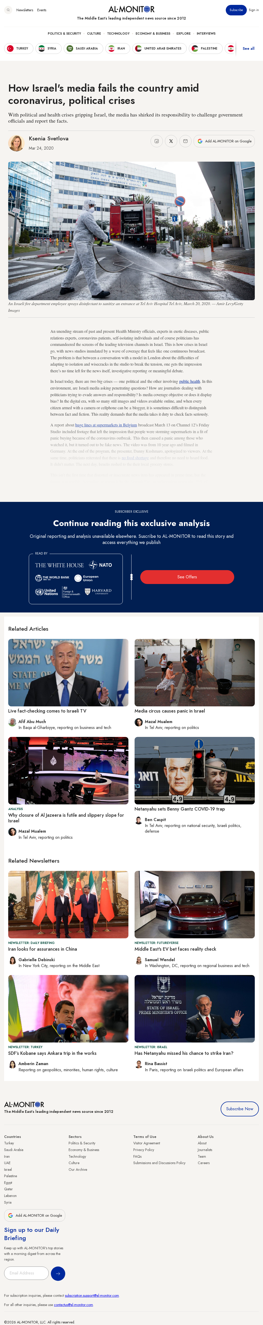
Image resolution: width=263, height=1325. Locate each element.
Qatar (8, 1189)
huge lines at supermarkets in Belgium (106, 424)
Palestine (10, 1175)
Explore (183, 33)
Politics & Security (64, 33)
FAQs (137, 1156)
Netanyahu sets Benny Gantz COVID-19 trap (180, 809)
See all (249, 48)
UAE (7, 1162)
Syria (8, 1202)
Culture (94, 33)
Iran (7, 1156)
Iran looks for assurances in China (42, 949)
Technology (118, 33)
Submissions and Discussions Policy (159, 1162)
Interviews (206, 33)
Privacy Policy (143, 1149)
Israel (8, 1169)
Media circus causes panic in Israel (170, 711)
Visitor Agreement (146, 1143)
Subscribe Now (239, 1109)
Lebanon (10, 1195)
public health (189, 381)
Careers (204, 1162)
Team (202, 1156)
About (202, 1143)
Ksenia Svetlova (49, 138)
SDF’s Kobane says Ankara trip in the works (52, 1053)
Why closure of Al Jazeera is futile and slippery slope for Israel (66, 818)
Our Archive (78, 1169)
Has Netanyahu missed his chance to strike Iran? (184, 1053)
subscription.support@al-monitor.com (92, 1295)
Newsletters (24, 10)
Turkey (9, 1143)
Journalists (205, 1149)
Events (41, 10)
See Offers (187, 577)
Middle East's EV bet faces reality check (175, 949)
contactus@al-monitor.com (73, 1304)
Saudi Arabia (13, 1149)
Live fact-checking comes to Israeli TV (47, 711)
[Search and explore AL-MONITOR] (8, 10)
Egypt (8, 1182)
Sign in (254, 10)
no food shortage (135, 457)
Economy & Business (153, 33)
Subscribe (236, 10)
